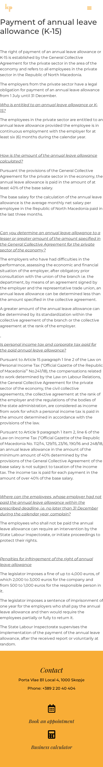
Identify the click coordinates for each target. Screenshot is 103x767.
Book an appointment (51, 721)
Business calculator (51, 747)
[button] (89, 8)
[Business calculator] (51, 734)
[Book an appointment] (51, 708)
